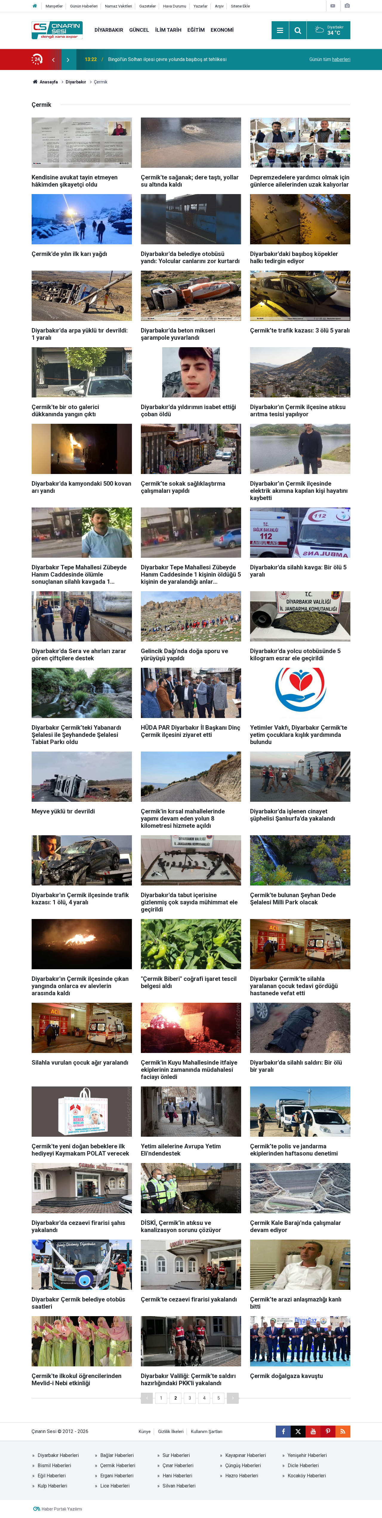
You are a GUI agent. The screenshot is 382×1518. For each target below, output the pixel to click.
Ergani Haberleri (116, 1476)
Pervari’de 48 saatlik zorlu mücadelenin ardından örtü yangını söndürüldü (183, 59)
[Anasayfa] (35, 6)
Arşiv (219, 6)
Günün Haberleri (84, 6)
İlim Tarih (168, 30)
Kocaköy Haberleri (307, 1476)
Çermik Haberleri (117, 1465)
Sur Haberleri (176, 1455)
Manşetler (54, 6)
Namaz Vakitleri (118, 6)
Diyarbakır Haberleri (58, 1455)
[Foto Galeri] (347, 6)
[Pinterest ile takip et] (328, 1432)
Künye (145, 1431)
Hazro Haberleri (241, 1476)
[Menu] (280, 30)
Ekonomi (222, 30)
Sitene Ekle (240, 6)
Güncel (139, 30)
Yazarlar (200, 6)
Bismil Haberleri (54, 1465)
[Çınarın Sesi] (57, 30)
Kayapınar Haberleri (245, 1455)
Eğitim (196, 30)
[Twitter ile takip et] (298, 1432)
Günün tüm (329, 59)
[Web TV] (332, 6)
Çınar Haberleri (178, 1465)
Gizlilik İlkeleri (171, 1431)
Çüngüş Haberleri (243, 1465)
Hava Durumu (174, 6)
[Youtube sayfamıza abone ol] (313, 1432)
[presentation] (53, 59)
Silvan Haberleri (179, 1486)
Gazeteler (147, 6)
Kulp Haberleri (52, 1486)
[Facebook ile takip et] (283, 1432)
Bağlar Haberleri (117, 1455)
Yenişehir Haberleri (307, 1455)
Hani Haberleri (177, 1476)
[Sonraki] (232, 1398)
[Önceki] (147, 1398)
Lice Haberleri (115, 1486)
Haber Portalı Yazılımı (62, 1509)
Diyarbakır (109, 30)
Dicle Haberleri (303, 1465)
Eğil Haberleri (52, 1476)
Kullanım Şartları (206, 1431)
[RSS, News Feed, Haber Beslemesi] (342, 1432)
